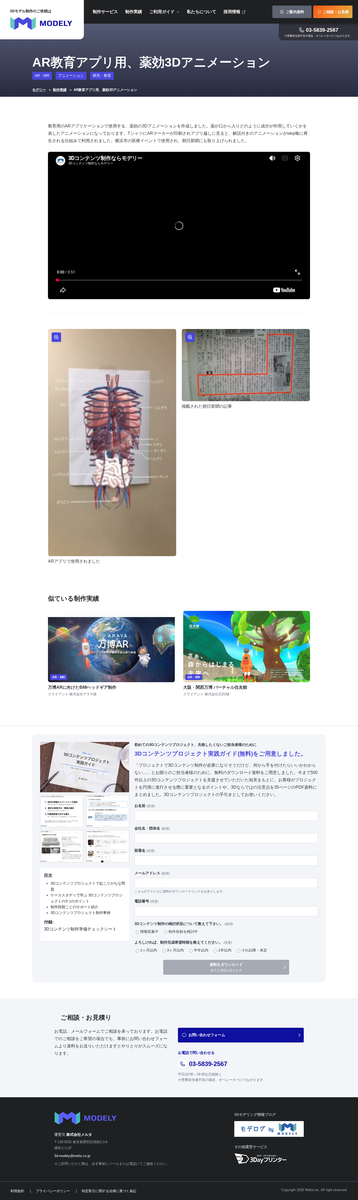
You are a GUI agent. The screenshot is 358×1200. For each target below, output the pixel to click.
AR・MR (42, 75)
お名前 (144, 806)
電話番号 (146, 901)
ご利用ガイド (162, 11)
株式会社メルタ (79, 1134)
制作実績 (133, 11)
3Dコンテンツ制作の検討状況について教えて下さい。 (183, 924)
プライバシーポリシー (53, 1191)
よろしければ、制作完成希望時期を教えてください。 (183, 942)
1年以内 (224, 950)
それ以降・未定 (254, 950)
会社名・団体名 (152, 828)
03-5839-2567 (322, 30)
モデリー (39, 90)
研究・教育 (102, 75)
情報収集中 (149, 931)
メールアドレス (152, 873)
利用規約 (17, 1191)
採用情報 (232, 11)
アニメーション (71, 75)
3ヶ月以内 (175, 950)
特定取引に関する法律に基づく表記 (109, 1191)
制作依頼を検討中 (183, 931)
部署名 (144, 850)
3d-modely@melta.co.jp (72, 1156)
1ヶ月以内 (148, 950)
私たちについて (201, 11)
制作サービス (105, 11)
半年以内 (201, 950)
